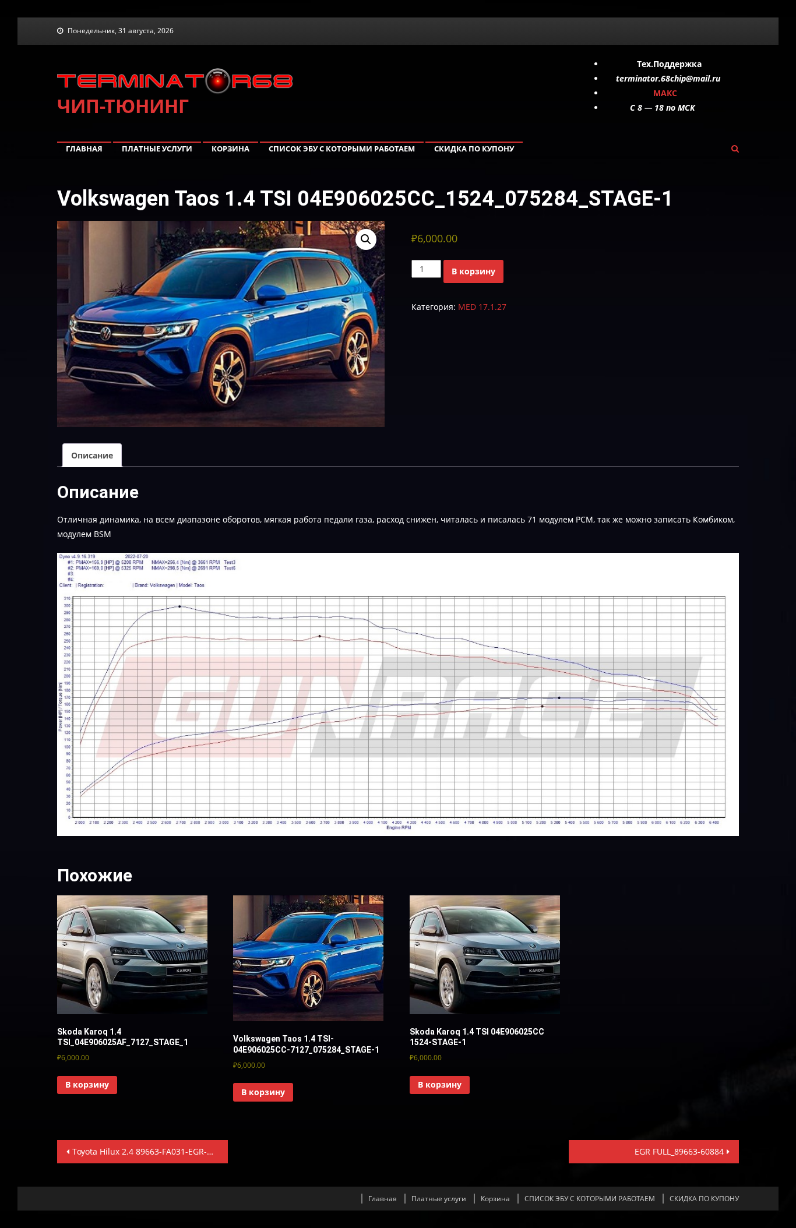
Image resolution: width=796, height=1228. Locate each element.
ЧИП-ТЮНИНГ (123, 105)
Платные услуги (157, 148)
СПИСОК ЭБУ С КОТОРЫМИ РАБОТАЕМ (342, 148)
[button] (365, 239)
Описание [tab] (92, 455)
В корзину (473, 271)
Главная (84, 148)
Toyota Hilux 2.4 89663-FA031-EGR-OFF (146, 1151)
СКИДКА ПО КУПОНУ (474, 148)
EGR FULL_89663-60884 (679, 1151)
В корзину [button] (87, 1084)
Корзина (230, 148)
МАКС (665, 92)
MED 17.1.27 (482, 306)
